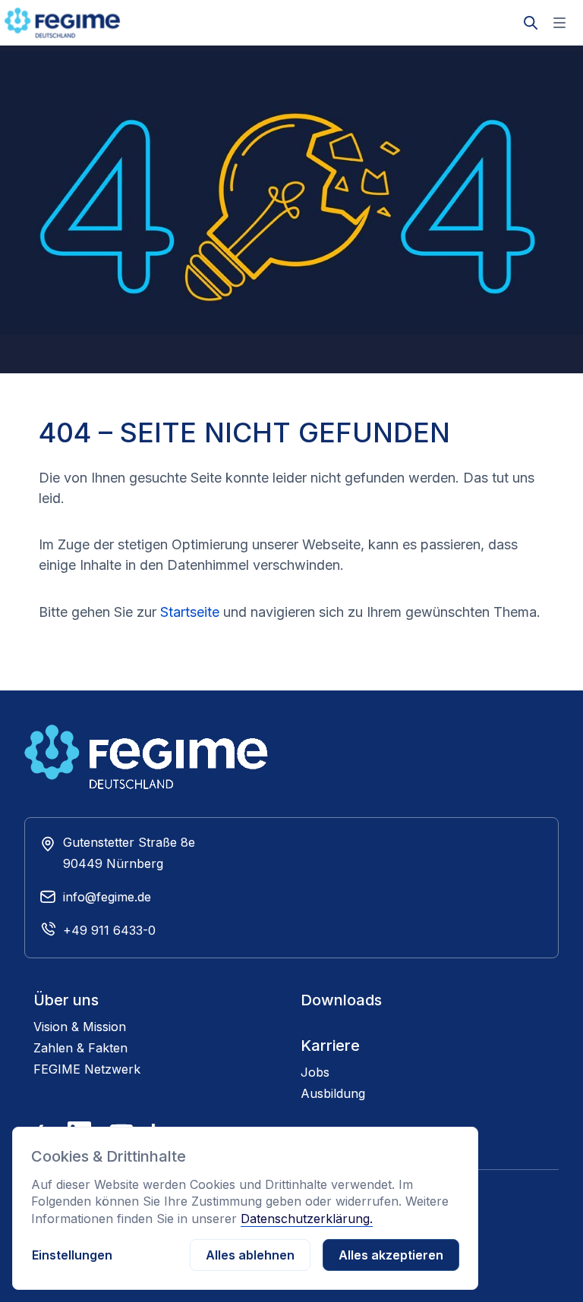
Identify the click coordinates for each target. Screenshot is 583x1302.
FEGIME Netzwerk (86, 1069)
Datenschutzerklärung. (307, 1218)
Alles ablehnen (250, 1255)
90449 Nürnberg (113, 863)
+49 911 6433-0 (109, 930)
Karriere (330, 1045)
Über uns (66, 1000)
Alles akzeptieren (391, 1255)
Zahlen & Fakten (80, 1048)
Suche (530, 10)
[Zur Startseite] (80, 23)
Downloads (341, 1000)
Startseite (189, 612)
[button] (559, 22)
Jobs (315, 1072)
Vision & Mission (79, 1027)
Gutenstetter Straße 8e (129, 842)
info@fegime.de (107, 897)
